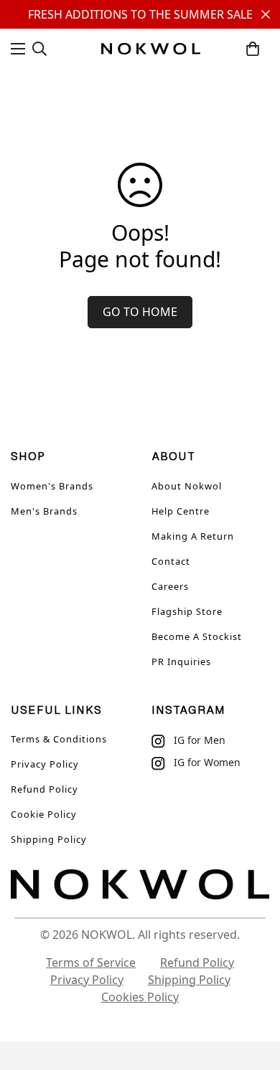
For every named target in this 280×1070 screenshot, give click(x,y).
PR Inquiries (181, 661)
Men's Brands (44, 511)
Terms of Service (91, 962)
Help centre (180, 511)
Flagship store (187, 611)
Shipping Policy (49, 839)
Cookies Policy (140, 997)
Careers (170, 586)
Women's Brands (52, 485)
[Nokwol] (150, 49)
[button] (252, 48)
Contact (170, 561)
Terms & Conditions (59, 738)
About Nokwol (186, 485)
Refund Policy (44, 789)
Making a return (192, 536)
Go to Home (140, 312)
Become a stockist (196, 636)
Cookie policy (44, 814)
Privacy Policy (45, 764)
